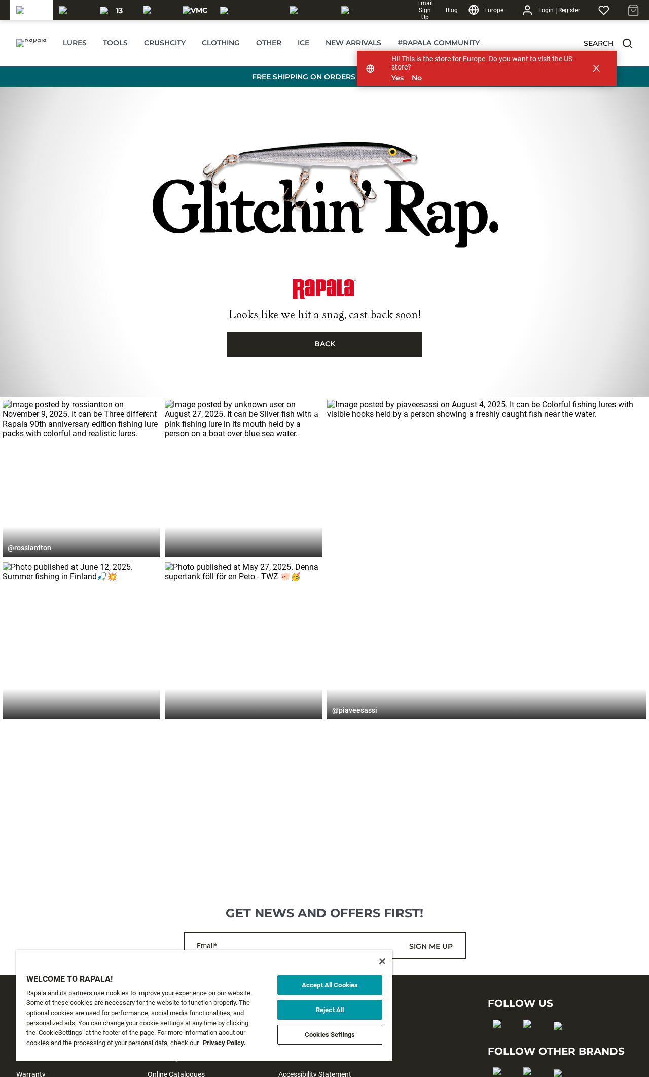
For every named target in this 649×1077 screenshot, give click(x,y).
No (417, 78)
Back (324, 344)
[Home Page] (31, 43)
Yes (397, 78)
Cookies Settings (330, 1034)
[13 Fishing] (115, 10)
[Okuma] (73, 10)
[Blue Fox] (354, 10)
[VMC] (194, 10)
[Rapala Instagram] (530, 1040)
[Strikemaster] (248, 10)
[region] (204, 1005)
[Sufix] (156, 10)
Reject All (330, 1010)
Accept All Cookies (330, 985)
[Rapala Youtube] (561, 1042)
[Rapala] (31, 10)
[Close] (382, 961)
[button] (627, 43)
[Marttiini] (309, 10)
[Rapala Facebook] (500, 1040)
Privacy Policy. (224, 1043)
